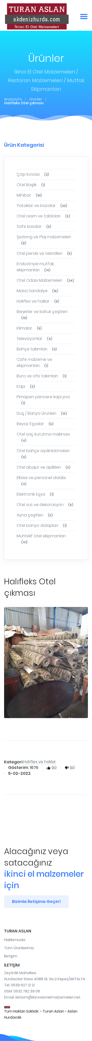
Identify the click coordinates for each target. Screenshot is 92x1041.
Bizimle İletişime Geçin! (36, 901)
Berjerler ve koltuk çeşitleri (42, 314)
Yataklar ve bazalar (42, 206)
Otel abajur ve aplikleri (43, 467)
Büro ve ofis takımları (41, 376)
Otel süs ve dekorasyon (45, 505)
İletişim (10, 956)
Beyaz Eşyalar (35, 424)
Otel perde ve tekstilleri (44, 253)
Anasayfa (13, 99)
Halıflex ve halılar (38, 301)
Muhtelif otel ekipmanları (41, 538)
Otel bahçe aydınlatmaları (43, 453)
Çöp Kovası (33, 174)
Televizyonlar (34, 338)
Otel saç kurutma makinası (43, 437)
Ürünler (35, 99)
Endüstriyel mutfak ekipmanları (35, 267)
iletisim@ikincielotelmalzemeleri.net (47, 997)
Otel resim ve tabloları (43, 216)
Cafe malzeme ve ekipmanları (34, 362)
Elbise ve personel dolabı (41, 480)
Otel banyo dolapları (42, 525)
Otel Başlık (31, 185)
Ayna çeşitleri (35, 515)
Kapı (26, 386)
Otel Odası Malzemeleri (45, 280)
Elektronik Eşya (35, 494)
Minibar (29, 195)
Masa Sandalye (37, 291)
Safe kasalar (34, 226)
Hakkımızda (14, 939)
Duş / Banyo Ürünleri (42, 413)
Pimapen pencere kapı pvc (43, 399)
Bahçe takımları (37, 349)
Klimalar (29, 328)
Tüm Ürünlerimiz (19, 947)
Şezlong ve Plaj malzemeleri (44, 239)
